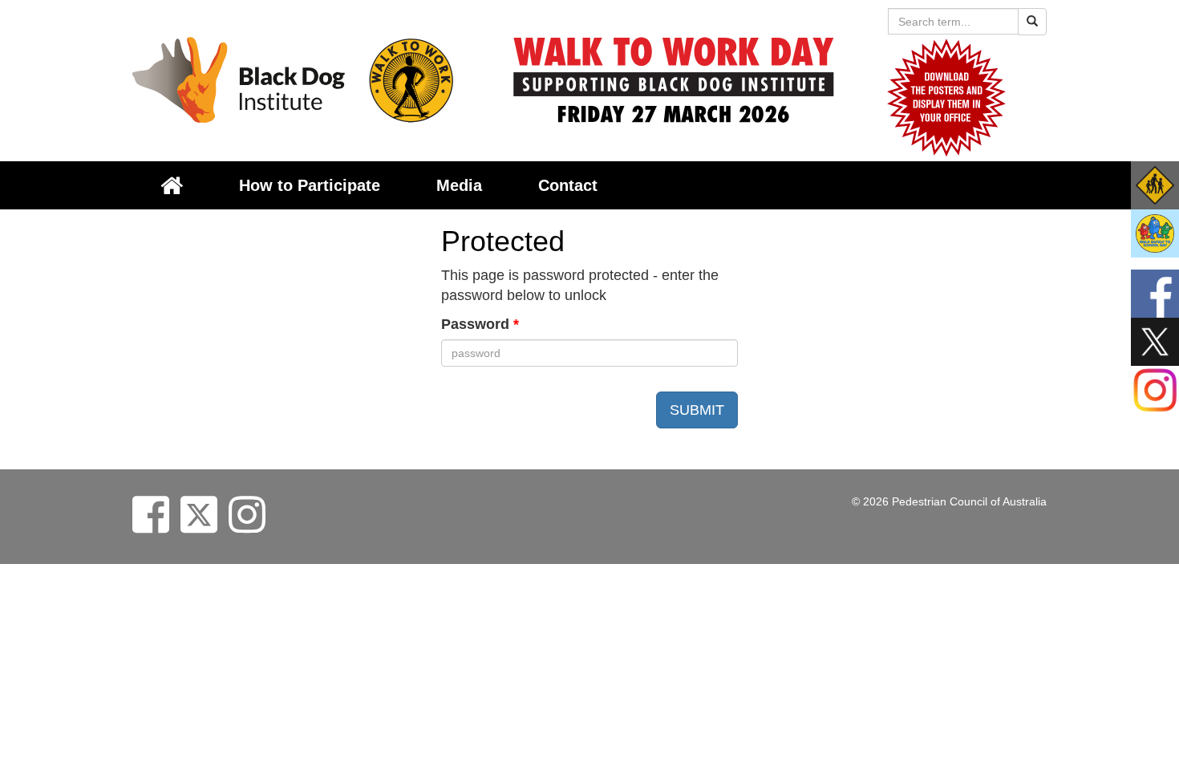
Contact (568, 185)
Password (480, 324)
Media (459, 185)
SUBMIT (697, 410)
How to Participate (309, 185)
